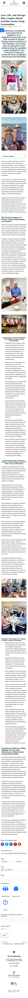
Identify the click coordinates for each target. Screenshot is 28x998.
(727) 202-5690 (14, 963)
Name (3, 859)
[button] (2, 30)
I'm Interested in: (5, 883)
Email (3, 875)
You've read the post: (6, 850)
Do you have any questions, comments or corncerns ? (12, 915)
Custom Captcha (5, 926)
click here (21, 812)
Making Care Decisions (7, 26)
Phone (2, 867)
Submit (4, 935)
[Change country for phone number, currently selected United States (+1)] (2, 870)
